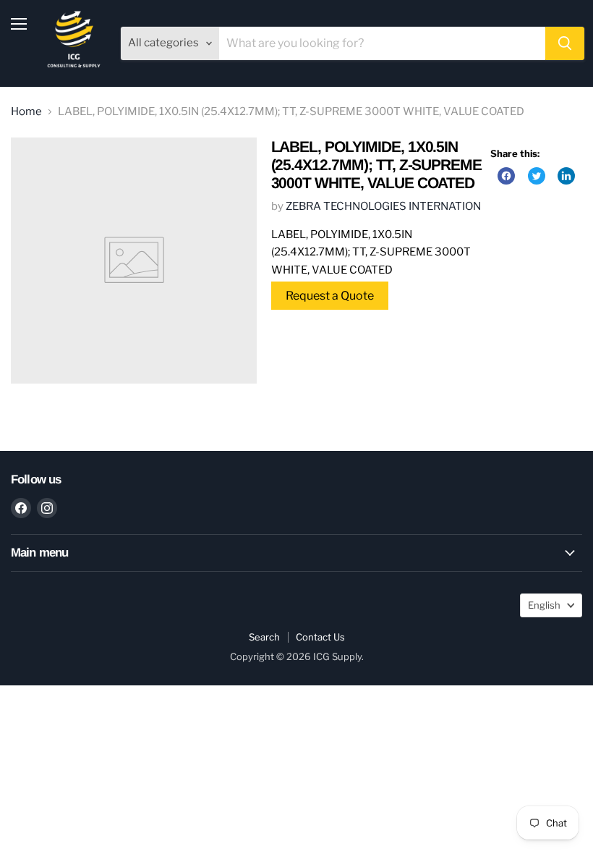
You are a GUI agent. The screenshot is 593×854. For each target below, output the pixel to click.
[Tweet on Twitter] (536, 176)
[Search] (564, 43)
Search (264, 637)
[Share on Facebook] (506, 176)
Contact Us (320, 637)
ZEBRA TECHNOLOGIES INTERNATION (383, 206)
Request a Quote (330, 296)
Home (26, 112)
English (544, 605)
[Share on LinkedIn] (566, 176)
